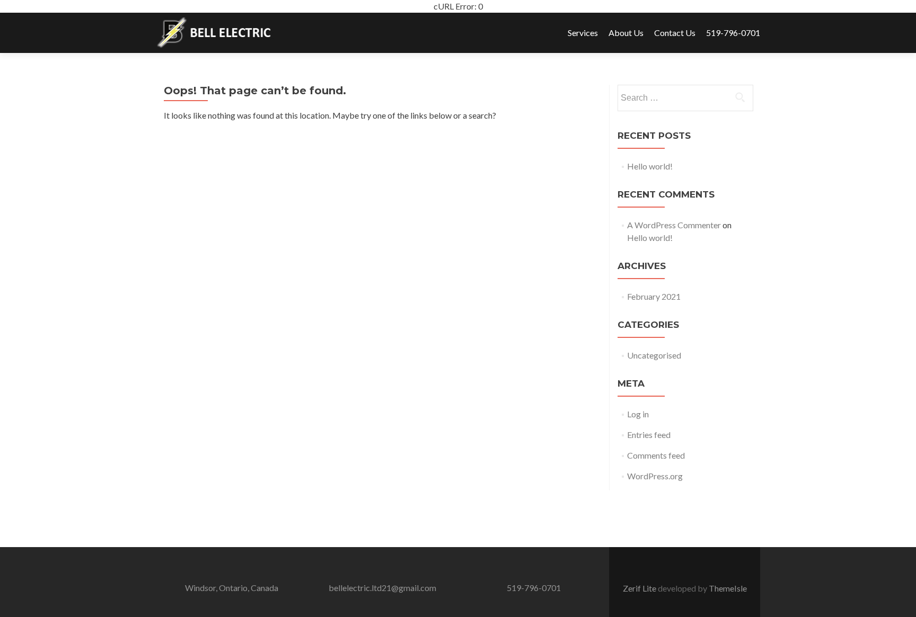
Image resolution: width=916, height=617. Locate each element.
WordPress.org (655, 476)
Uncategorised (654, 355)
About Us (626, 33)
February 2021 (654, 296)
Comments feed (656, 455)
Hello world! (650, 166)
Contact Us (674, 33)
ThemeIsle (728, 588)
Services (583, 33)
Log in (638, 414)
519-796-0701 (733, 33)
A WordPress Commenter (674, 225)
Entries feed (649, 435)
